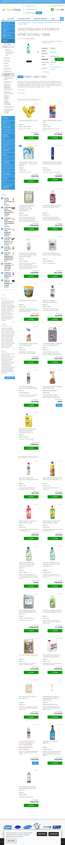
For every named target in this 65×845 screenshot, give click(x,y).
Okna (5, 47)
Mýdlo (6, 63)
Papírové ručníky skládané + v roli (7, 136)
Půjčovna (10, 18)
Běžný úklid (7, 68)
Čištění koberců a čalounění (7, 103)
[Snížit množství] (54, 60)
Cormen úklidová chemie (7, 97)
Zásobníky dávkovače (6, 162)
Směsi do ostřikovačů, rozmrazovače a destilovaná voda (9, 52)
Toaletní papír (7, 131)
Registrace (60, 6)
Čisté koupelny (5, 299)
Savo (52, 64)
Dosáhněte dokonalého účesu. (7, 326)
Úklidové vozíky (8, 166)
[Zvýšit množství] (54, 58)
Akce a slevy (6, 23)
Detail (59, 405)
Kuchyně (6, 58)
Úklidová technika (5, 118)
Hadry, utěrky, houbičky (7, 150)
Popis (20, 76)
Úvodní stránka (3, 18)
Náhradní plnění (24, 18)
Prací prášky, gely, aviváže (7, 127)
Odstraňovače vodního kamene (8, 111)
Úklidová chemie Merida (8, 92)
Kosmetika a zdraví (6, 30)
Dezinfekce (7, 71)
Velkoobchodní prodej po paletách (7, 187)
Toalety (6, 66)
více (14, 321)
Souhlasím (54, 834)
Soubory (36, 76)
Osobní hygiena (5, 154)
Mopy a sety (6, 170)
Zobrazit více (10, 377)
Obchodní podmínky (40, 18)
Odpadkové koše (8, 141)
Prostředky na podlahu (8, 74)
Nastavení (11, 841)
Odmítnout (42, 834)
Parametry (28, 76)
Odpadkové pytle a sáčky (8, 145)
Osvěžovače (7, 82)
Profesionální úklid (8, 78)
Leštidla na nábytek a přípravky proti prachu (8, 87)
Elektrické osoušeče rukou (8, 174)
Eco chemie (7, 44)
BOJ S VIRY (6, 26)
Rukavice (5, 158)
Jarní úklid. (4, 352)
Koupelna (7, 61)
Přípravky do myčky (7, 122)
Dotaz (47, 72)
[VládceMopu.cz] (11, 10)
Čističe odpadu (8, 107)
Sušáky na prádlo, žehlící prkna (7, 36)
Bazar (4, 182)
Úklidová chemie (5, 41)
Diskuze (44, 76)
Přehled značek (5, 178)
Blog (53, 18)
